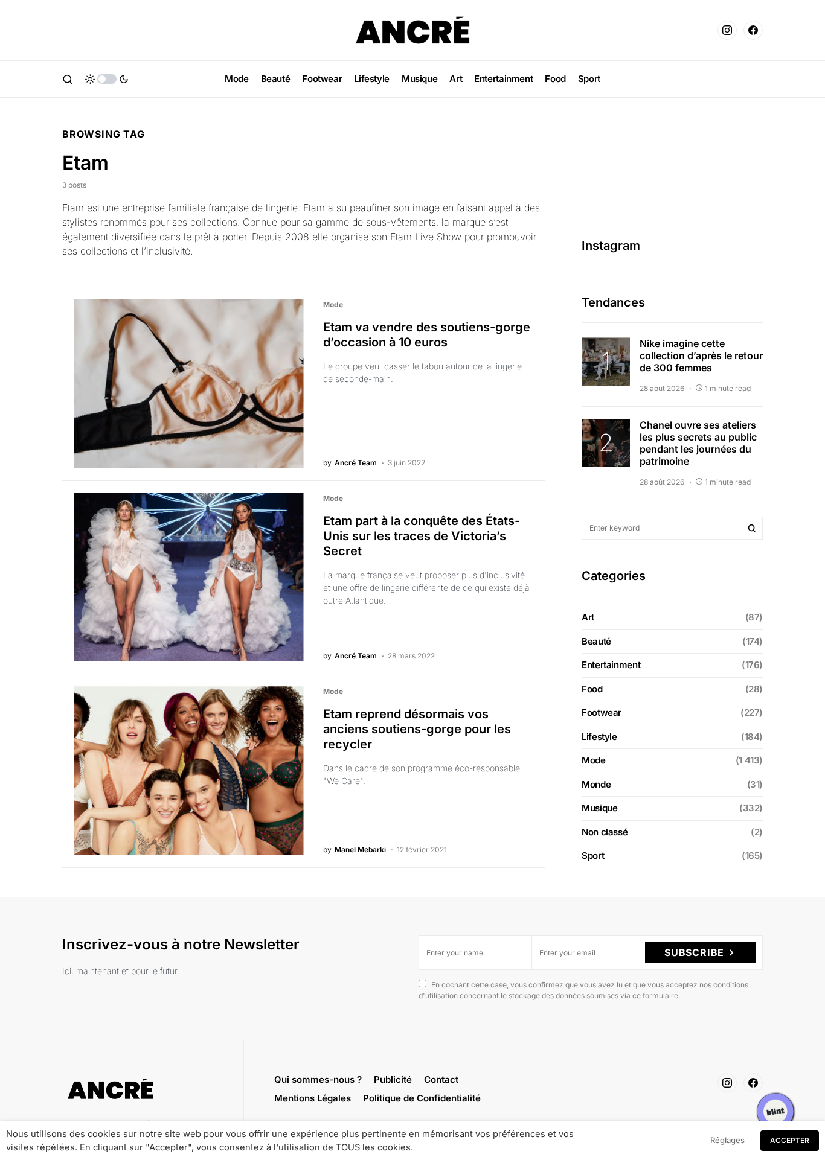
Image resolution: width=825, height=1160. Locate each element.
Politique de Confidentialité (422, 1098)
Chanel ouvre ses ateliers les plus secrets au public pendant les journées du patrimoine (698, 443)
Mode (333, 304)
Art (588, 617)
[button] (67, 79)
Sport (593, 855)
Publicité (393, 1079)
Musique (599, 808)
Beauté (596, 641)
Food (592, 689)
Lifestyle (599, 736)
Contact (441, 1079)
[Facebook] (753, 30)
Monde (596, 784)
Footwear (601, 712)
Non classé (605, 832)
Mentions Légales (312, 1098)
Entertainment (611, 665)
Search (752, 528)
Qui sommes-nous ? (318, 1079)
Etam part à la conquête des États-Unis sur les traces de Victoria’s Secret (421, 536)
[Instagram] (727, 30)
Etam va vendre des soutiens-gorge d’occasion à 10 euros (426, 334)
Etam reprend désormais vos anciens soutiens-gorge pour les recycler (417, 729)
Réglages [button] (727, 1140)
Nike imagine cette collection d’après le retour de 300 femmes (701, 355)
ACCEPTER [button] (789, 1140)
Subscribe (694, 952)
